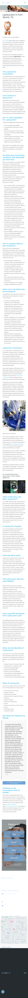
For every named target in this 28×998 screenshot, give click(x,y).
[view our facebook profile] (2, 973)
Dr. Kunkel (5, 40)
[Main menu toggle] (25, 2)
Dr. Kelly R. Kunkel (10, 804)
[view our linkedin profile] (4, 973)
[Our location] (26, 973)
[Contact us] (24, 973)
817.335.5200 (8, 806)
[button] (14, 783)
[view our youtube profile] (6, 973)
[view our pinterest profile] (9, 973)
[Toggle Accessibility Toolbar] (2, 991)
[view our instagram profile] (8, 973)
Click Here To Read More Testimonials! (14, 783)
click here (16, 806)
